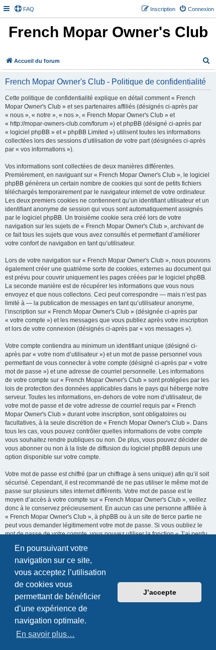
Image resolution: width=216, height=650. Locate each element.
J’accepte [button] (159, 592)
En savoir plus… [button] (45, 634)
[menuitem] (24, 9)
